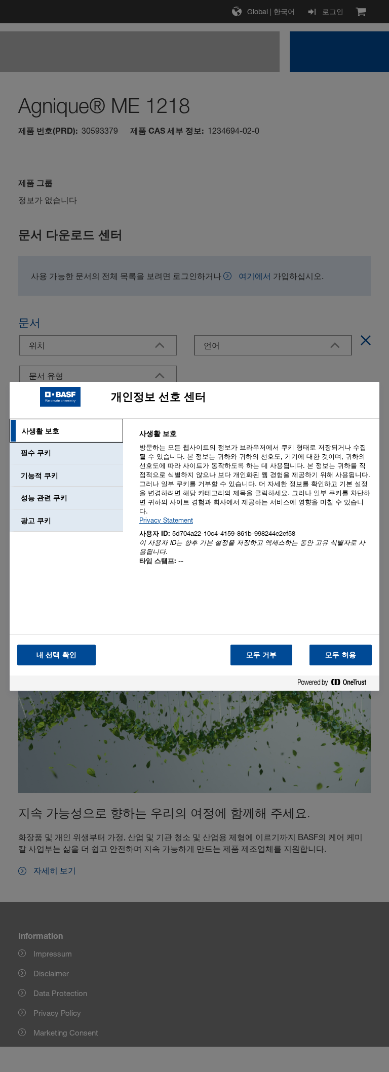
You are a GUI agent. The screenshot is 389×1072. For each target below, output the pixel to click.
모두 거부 (261, 654)
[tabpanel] (255, 503)
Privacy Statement (166, 520)
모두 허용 (340, 654)
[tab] (66, 431)
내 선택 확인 (56, 654)
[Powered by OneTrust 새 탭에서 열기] (335, 684)
